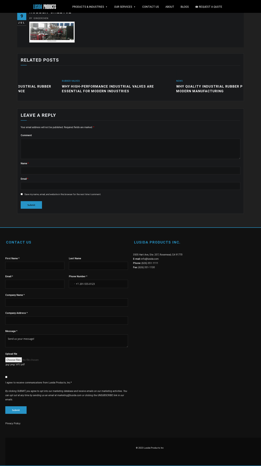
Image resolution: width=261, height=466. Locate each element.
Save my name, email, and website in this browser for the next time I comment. (62, 194)
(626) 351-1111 (150, 263)
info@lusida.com (150, 258)
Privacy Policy (12, 423)
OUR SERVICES (123, 6)
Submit (16, 410)
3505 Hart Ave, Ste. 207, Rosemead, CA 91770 (157, 254)
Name (25, 163)
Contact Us (150, 6)
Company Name (15, 295)
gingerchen (38, 18)
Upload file (11, 353)
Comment (26, 135)
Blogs (185, 6)
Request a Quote (210, 6)
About (169, 6)
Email (24, 178)
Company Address (16, 313)
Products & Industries (88, 6)
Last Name (75, 258)
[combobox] (74, 284)
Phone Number (78, 276)
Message (11, 331)
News (136, 81)
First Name (12, 258)
